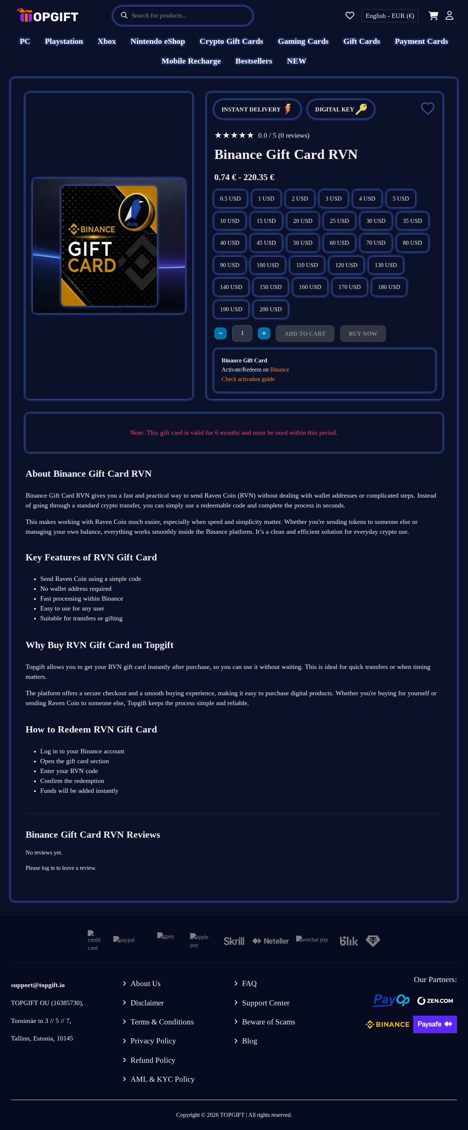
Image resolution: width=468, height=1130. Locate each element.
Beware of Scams (268, 1021)
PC (25, 41)
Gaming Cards (303, 41)
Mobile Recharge (191, 60)
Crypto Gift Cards (231, 41)
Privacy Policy (153, 1040)
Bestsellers (253, 60)
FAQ (249, 983)
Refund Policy (153, 1060)
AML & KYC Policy (163, 1079)
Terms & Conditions (162, 1021)
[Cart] (432, 15)
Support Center (266, 1002)
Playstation (64, 41)
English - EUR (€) (390, 15)
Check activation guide (248, 379)
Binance (279, 369)
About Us (146, 983)
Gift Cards (361, 41)
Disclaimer (147, 1002)
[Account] (449, 17)
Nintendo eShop (158, 41)
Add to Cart (305, 334)
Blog (249, 1040)
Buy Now (363, 334)
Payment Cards (421, 41)
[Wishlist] (350, 16)
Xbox (107, 41)
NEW (296, 60)
